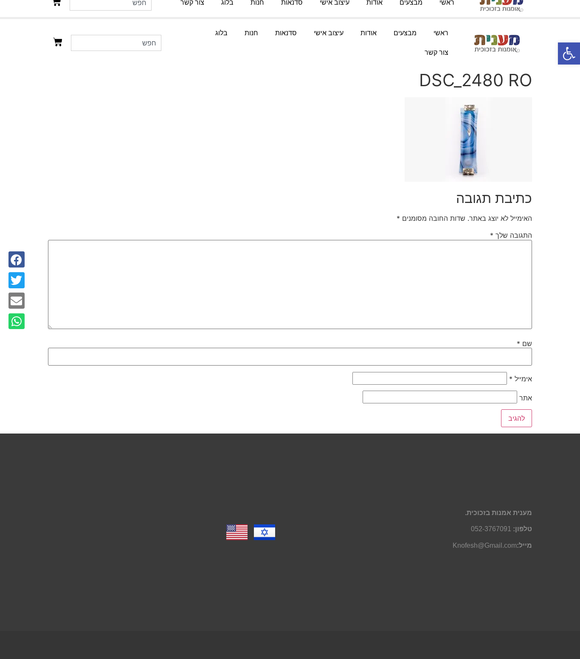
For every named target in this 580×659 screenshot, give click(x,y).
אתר (525, 397)
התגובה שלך (511, 235)
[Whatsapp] (16, 321)
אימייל (520, 378)
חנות (251, 33)
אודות (368, 33)
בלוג (221, 33)
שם (524, 343)
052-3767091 (491, 528)
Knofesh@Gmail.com (485, 545)
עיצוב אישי (328, 33)
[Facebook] (16, 259)
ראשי (441, 33)
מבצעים (405, 33)
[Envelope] (16, 301)
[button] (569, 53)
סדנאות (286, 33)
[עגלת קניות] (57, 42)
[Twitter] (16, 280)
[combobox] (116, 43)
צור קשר (436, 52)
